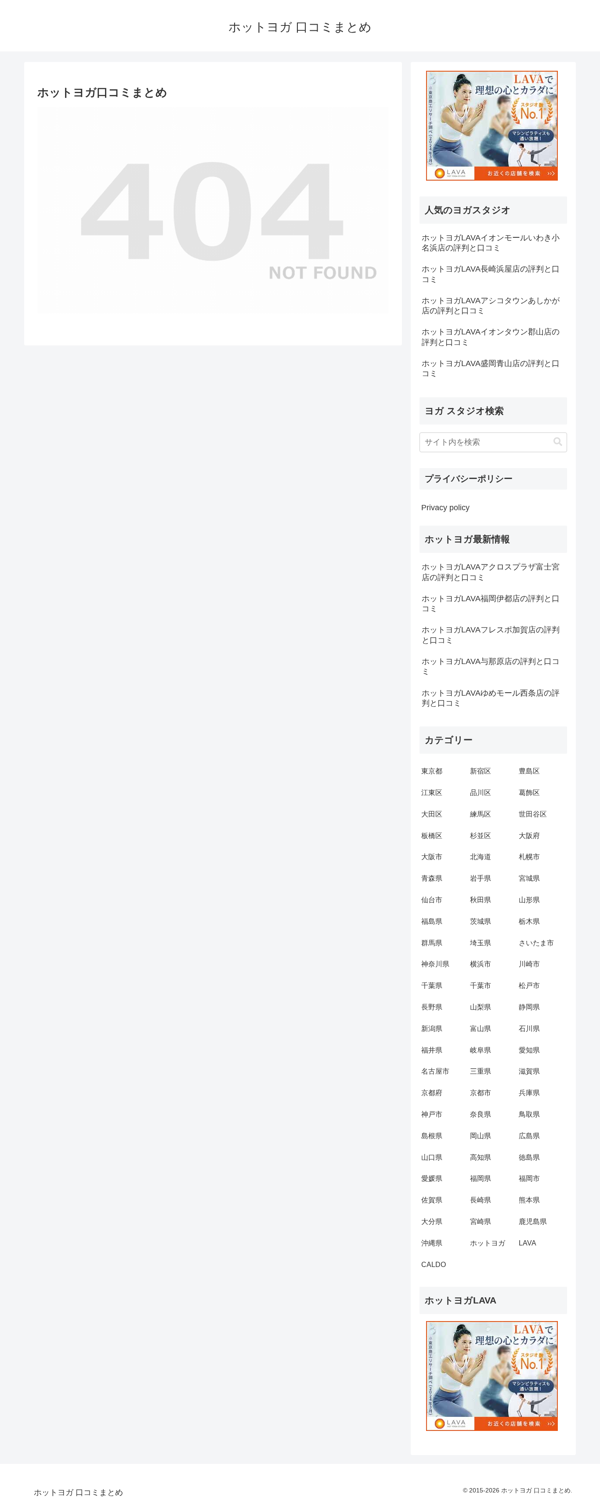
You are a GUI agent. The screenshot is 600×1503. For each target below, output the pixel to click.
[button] (558, 442)
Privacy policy (445, 507)
